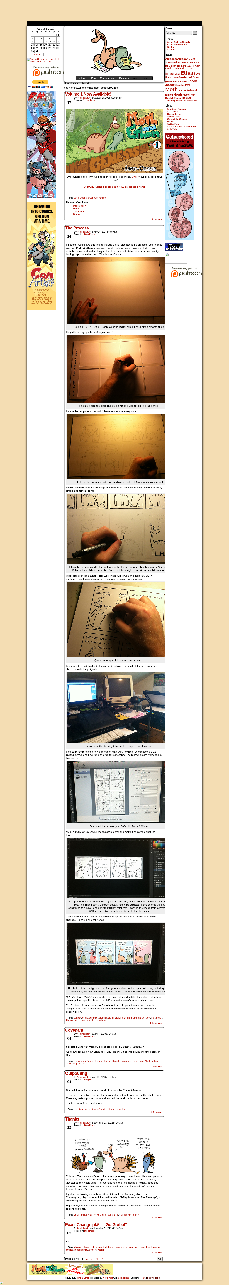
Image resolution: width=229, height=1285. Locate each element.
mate (187, 85)
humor (177, 81)
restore (82, 1063)
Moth (147, 1018)
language (156, 1247)
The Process (77, 228)
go (149, 1247)
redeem (155, 1061)
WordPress (108, 1278)
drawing (119, 1018)
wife (191, 100)
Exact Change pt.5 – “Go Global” (96, 1224)
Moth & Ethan (114, 11)
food (175, 77)
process (81, 1020)
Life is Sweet (138, 1061)
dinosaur (169, 74)
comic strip (179, 68)
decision (107, 1247)
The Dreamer (174, 116)
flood (81, 1109)
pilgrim (103, 1215)
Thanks (72, 1119)
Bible (167, 66)
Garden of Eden (189, 77)
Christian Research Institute (181, 126)
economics (118, 1247)
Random (124, 78)
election (129, 1247)
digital (111, 1018)
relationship (71, 1063)
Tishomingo (171, 100)
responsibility (81, 1250)
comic (85, 1018)
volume (102, 198)
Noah (147, 1061)
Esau (177, 74)
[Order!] (114, 141)
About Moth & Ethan (177, 44)
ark (84, 1061)
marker (141, 1018)
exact (137, 1247)
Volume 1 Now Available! (88, 94)
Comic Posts (89, 100)
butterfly (191, 66)
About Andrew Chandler (179, 42)
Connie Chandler (112, 1061)
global (144, 1247)
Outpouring (76, 1073)
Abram (181, 58)
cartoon (77, 1018)
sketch (99, 1020)
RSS (144, 1278)
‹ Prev (93, 78)
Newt (96, 1215)
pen (153, 1018)
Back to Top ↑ (153, 1278)
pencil (159, 1018)
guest (88, 1109)
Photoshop (71, 1020)
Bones (76, 214)
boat (173, 65)
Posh (76, 208)
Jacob (192, 81)
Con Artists (173, 111)
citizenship (96, 1247)
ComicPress (123, 1278)
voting (101, 1250)
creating (103, 1018)
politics (69, 1250)
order (82, 198)
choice (86, 1247)
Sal (109, 1215)
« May (37, 54)
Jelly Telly (172, 129)
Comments (156, 219)
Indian (84, 1215)
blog (76, 1109)
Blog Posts (89, 234)
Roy (184, 97)
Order (135, 176)
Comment (156, 1112)
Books (170, 47)
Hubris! (171, 121)
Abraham (171, 59)
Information (79, 205)
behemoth (183, 62)
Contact (171, 49)
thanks (115, 1215)
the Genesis (92, 198)
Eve (198, 73)
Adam (190, 59)
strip (106, 1020)
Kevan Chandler (99, 1109)
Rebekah (169, 98)
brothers (181, 65)
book (76, 198)
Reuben (177, 98)
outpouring (120, 1109)
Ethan (127, 1018)
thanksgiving (125, 1215)
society (92, 1250)
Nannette (184, 90)
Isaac (184, 81)
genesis (169, 81)
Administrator (83, 98)
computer (93, 1018)
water (179, 100)
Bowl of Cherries (95, 1061)
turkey (136, 1215)
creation (190, 68)
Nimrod (169, 95)
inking (134, 1018)
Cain (197, 65)
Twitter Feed (173, 124)
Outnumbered (174, 114)
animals (78, 1061)
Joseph (170, 84)
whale (186, 100)
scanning (90, 1020)
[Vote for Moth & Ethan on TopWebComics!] (174, 250)
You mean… (80, 211)
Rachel (186, 94)
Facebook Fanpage (176, 109)
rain (193, 94)
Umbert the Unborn (177, 119)
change (78, 1247)
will (195, 100)
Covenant (74, 1030)
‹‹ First (82, 78)
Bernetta (194, 62)
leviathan (180, 85)
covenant (126, 1061)
